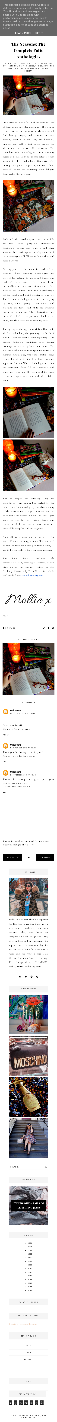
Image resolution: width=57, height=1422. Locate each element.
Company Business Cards (16, 729)
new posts (12, 857)
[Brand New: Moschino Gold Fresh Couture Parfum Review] (28, 1115)
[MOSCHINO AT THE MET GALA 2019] (28, 1074)
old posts (45, 857)
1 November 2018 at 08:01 (23, 748)
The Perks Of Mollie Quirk (31, 1416)
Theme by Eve (28, 1418)
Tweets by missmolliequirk (23, 1323)
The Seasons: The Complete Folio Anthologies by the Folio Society (30, 68)
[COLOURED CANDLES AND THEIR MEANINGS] (28, 1033)
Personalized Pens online (16, 786)
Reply (6, 735)
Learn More (23, 33)
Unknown (15, 710)
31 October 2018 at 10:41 (22, 714)
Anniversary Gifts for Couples (19, 755)
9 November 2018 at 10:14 (23, 775)
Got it (39, 33)
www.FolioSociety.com (31, 575)
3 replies (10, 628)
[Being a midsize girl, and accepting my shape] (28, 1157)
